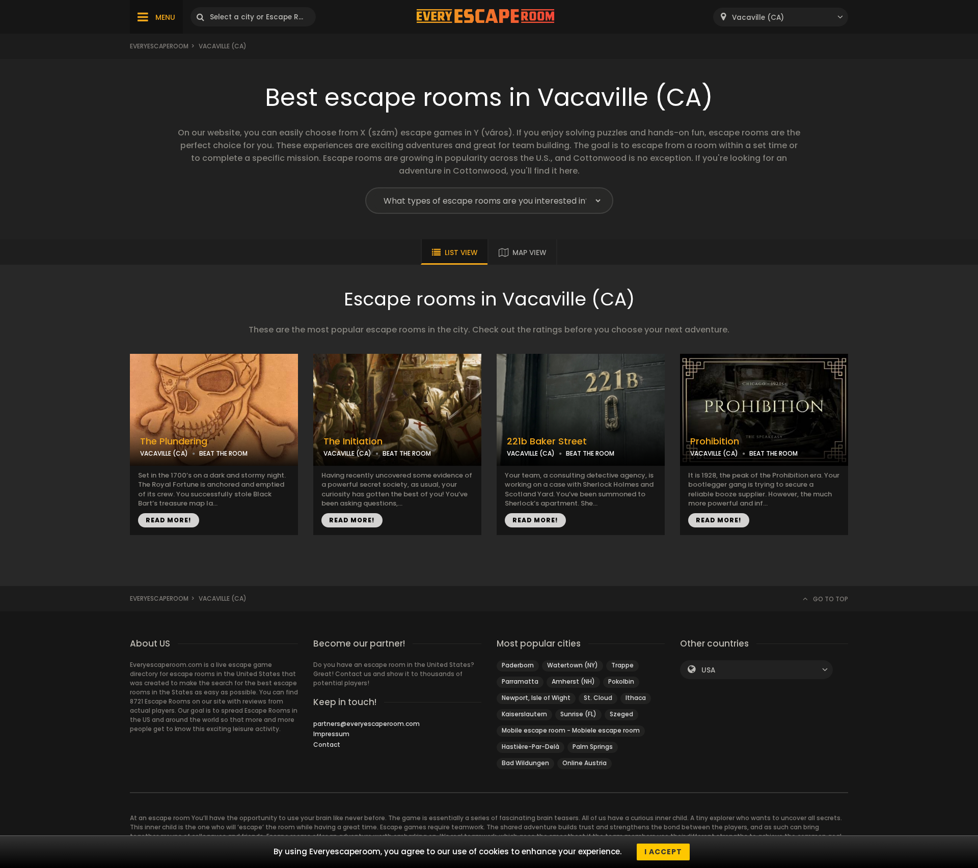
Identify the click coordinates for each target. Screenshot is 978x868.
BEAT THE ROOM (223, 453)
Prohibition (714, 441)
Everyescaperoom (159, 46)
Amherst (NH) (573, 681)
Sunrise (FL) (578, 714)
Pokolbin (621, 681)
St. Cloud (598, 697)
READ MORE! (169, 520)
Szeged (621, 714)
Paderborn (518, 665)
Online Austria (584, 763)
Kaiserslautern (524, 714)
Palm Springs (593, 746)
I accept (663, 852)
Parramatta (520, 681)
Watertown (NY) (572, 665)
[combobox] (780, 17)
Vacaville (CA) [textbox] (758, 17)
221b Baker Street (547, 441)
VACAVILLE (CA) (164, 453)
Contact (326, 744)
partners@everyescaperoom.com (366, 723)
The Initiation (353, 441)
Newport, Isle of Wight (536, 697)
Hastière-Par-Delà (530, 746)
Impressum (331, 734)
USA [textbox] (708, 670)
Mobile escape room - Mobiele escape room (571, 730)
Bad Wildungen (525, 763)
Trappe (622, 665)
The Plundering (173, 441)
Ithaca (636, 697)
